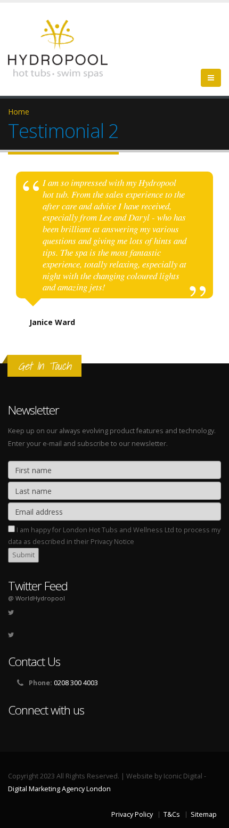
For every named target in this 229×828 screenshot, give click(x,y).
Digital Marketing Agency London (59, 788)
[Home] (64, 48)
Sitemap (204, 814)
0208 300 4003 (76, 682)
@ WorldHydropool (36, 598)
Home (18, 112)
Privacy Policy (132, 814)
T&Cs (171, 814)
